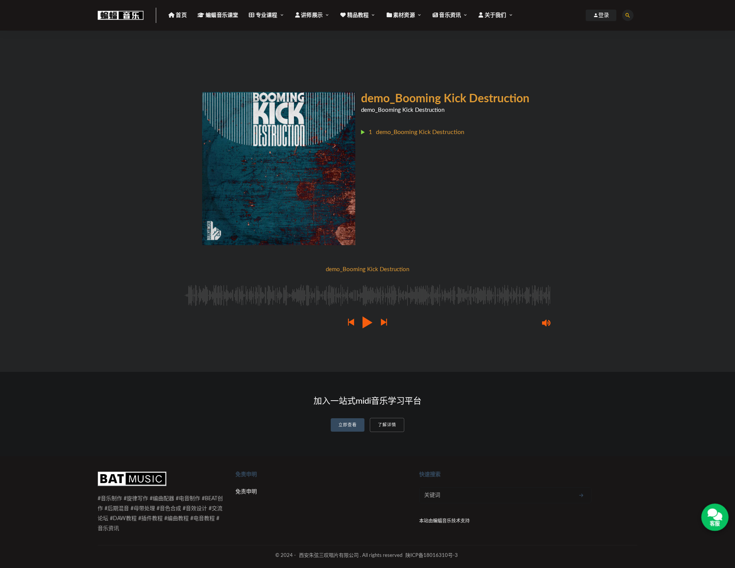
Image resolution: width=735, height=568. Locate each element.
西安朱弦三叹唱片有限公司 (329, 555)
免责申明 (246, 491)
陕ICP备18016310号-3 (431, 555)
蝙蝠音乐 (442, 521)
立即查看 (347, 425)
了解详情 (387, 425)
